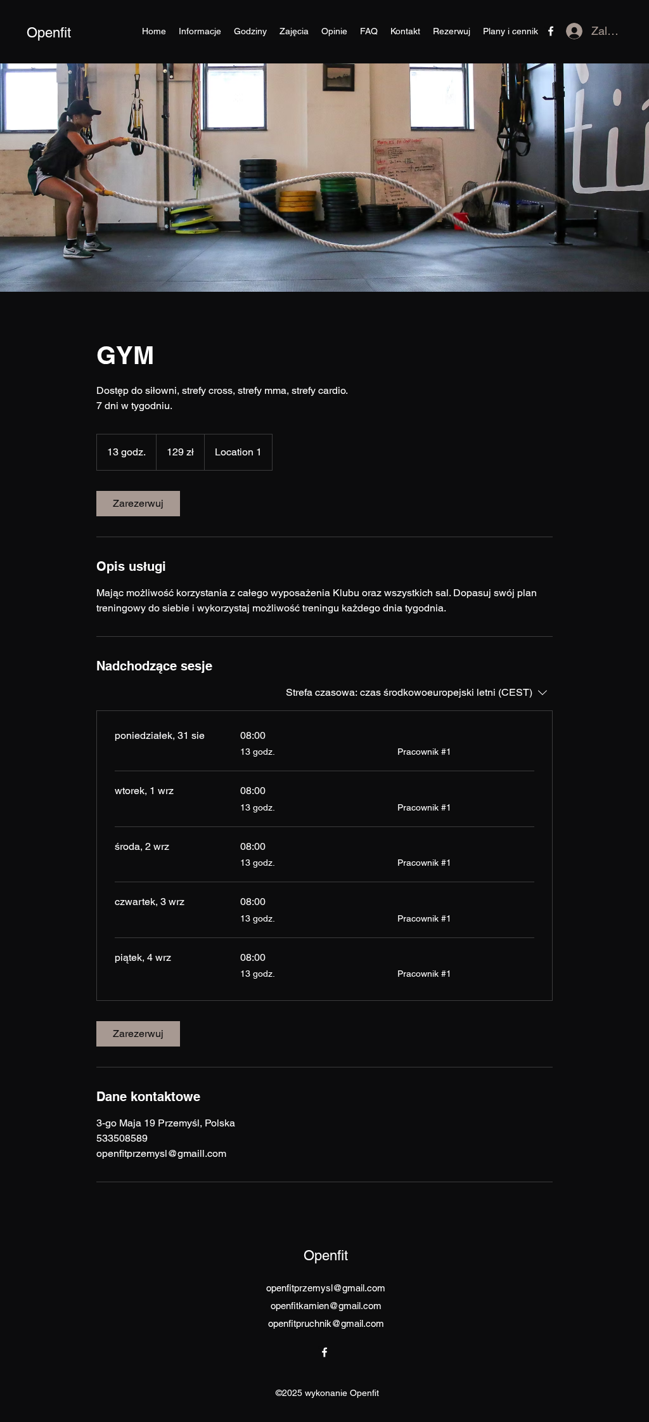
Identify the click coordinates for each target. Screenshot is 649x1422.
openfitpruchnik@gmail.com (326, 1323)
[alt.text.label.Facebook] (550, 31)
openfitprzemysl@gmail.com (325, 1287)
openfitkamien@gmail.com (326, 1305)
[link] (138, 503)
